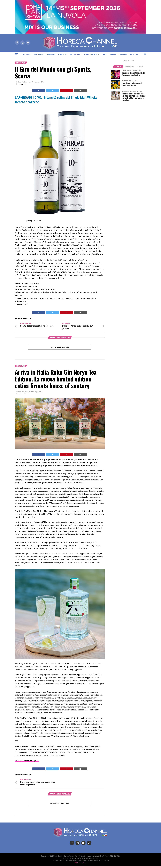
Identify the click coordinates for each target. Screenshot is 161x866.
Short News (51, 54)
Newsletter (134, 54)
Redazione (22, 84)
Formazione (123, 54)
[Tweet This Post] (52, 90)
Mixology (113, 54)
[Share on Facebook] (38, 90)
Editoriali (26, 54)
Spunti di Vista (38, 54)
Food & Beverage (75, 54)
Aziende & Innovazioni (91, 54)
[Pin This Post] (66, 90)
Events (104, 54)
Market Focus (62, 54)
